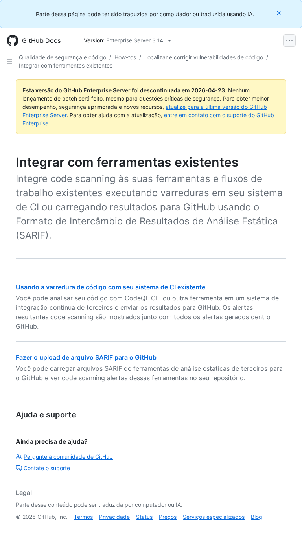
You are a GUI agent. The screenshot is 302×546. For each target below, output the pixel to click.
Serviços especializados (214, 516)
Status (144, 516)
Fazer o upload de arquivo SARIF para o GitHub (86, 357)
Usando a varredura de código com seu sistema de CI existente (110, 287)
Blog (256, 516)
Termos (83, 516)
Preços (168, 516)
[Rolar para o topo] (285, 529)
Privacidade (114, 516)
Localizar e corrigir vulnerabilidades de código (203, 57)
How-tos (125, 57)
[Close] (279, 12)
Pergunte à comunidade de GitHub (68, 456)
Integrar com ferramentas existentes (65, 65)
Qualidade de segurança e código (62, 57)
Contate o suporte (47, 468)
